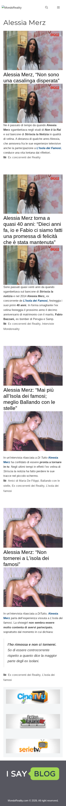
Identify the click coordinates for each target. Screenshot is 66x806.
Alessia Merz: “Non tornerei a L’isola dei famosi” (26, 558)
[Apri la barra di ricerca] (46, 7)
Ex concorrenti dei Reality (24, 157)
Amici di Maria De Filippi (23, 480)
